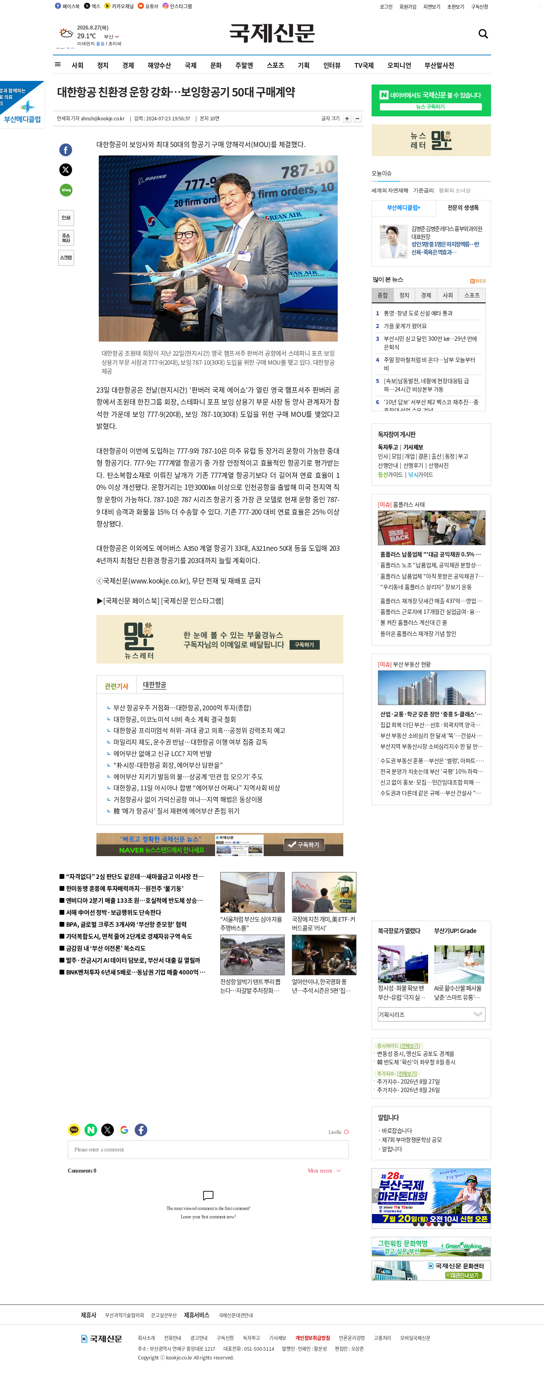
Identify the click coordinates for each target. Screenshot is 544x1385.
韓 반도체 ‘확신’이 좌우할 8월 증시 (416, 1062)
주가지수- (397, 1073)
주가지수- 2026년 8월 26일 (408, 1090)
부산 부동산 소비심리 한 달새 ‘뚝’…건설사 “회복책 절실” (444, 735)
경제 (128, 65)
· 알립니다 (390, 1149)
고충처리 (382, 1337)
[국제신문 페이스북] (131, 600)
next (486, 1196)
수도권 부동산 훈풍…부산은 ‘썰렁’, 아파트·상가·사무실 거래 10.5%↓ (460, 760)
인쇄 (65, 219)
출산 (436, 456)
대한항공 (154, 684)
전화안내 (172, 1337)
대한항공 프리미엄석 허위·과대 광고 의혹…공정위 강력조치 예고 (199, 730)
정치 (103, 65)
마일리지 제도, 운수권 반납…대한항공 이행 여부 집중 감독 (190, 742)
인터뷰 (332, 65)
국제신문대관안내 (236, 1315)
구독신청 (479, 6)
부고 (463, 456)
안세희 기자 (68, 118)
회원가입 (408, 6)
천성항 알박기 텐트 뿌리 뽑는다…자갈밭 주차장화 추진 (250, 990)
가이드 (390, 474)
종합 (383, 295)
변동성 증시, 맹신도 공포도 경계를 (415, 1053)
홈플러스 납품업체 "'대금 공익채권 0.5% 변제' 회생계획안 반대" (454, 554)
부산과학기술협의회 (124, 1315)
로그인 (386, 6)
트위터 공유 (65, 171)
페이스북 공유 (65, 151)
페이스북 (71, 6)
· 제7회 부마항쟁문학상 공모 (410, 1139)
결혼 (423, 456)
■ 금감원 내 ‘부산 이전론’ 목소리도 (102, 948)
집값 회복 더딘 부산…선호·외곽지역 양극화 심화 (435, 725)
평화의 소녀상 (455, 190)
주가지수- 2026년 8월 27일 (408, 1081)
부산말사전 (439, 65)
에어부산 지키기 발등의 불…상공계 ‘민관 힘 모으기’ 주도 (188, 776)
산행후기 (413, 465)
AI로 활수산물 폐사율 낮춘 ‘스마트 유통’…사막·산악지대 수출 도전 (457, 1001)
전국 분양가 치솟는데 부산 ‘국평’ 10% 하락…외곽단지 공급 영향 (453, 771)
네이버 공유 (65, 191)
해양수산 (159, 65)
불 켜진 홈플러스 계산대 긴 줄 (413, 622)
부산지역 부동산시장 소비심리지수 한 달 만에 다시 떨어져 (445, 746)
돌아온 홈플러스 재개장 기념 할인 (418, 633)
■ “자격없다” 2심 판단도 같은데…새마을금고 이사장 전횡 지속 (137, 876)
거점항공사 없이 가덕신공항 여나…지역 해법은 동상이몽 (188, 799)
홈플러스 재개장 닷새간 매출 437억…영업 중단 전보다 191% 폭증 (455, 601)
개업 (410, 456)
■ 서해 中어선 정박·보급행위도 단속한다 (110, 912)
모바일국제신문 (415, 1337)
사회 (78, 65)
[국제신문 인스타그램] (192, 600)
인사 (383, 456)
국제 (191, 65)
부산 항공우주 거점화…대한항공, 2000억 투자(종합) (182, 707)
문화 (216, 65)
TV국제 (364, 65)
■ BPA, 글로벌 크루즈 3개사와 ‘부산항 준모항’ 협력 (123, 924)
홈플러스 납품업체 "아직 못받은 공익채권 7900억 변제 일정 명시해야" (460, 576)
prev (376, 1196)
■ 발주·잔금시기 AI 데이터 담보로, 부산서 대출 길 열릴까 (129, 960)
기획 (304, 65)
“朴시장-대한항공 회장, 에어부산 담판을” (168, 765)
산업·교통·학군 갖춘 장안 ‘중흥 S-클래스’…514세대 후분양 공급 (454, 714)
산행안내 (388, 465)
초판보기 (455, 6)
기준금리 (423, 190)
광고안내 (198, 1337)
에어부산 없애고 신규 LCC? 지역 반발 (162, 753)
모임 (396, 456)
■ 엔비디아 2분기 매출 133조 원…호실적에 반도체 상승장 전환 (137, 900)
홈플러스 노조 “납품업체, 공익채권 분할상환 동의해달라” (445, 565)
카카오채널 (122, 6)
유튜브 (151, 6)
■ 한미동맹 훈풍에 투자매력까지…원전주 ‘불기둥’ (121, 888)
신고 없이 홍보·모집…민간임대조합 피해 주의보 (435, 782)
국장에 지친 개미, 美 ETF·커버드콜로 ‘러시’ (323, 923)
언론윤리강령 (352, 1337)
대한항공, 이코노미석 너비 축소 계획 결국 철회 (174, 719)
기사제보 (277, 1337)
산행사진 (438, 465)
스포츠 (275, 65)
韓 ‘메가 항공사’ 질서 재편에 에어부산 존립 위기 (176, 810)
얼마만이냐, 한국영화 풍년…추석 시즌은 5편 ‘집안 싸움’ (321, 990)
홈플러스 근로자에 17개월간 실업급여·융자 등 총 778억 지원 (449, 611)
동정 (450, 456)
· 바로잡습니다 (395, 1130)
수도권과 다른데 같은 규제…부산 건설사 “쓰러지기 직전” (445, 793)
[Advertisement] (431, 863)
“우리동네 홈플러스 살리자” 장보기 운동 (426, 587)
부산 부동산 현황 (404, 664)
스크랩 (65, 258)
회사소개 (146, 1337)
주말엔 (244, 65)
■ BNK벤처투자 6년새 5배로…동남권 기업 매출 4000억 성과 (135, 972)
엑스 (96, 6)
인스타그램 (181, 6)
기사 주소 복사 (65, 239)
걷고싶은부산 (164, 1315)
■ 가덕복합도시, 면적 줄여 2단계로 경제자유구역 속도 (125, 936)
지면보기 (431, 6)
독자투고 (251, 1337)
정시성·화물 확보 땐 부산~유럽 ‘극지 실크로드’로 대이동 (401, 997)
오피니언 (399, 65)
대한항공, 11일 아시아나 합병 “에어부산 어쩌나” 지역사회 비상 (196, 787)
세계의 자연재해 (390, 190)
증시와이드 (398, 1045)
